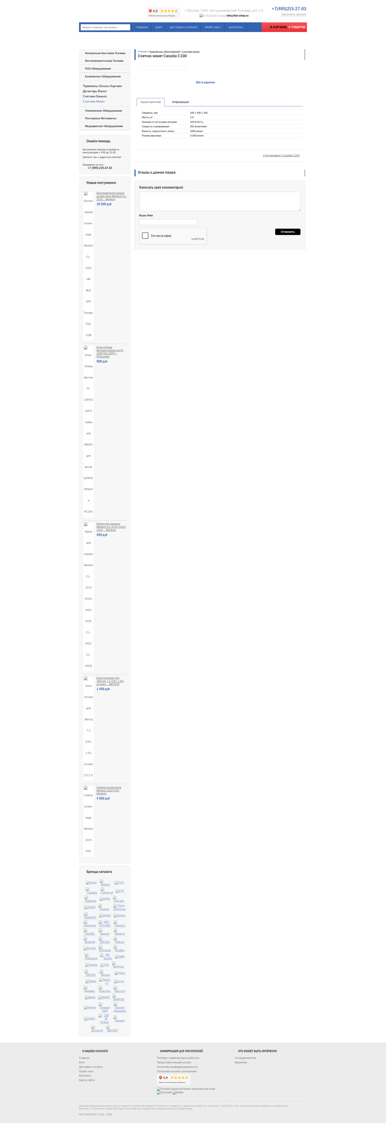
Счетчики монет (94, 101)
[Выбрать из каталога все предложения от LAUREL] (89, 932)
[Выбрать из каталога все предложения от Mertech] (119, 932)
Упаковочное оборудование (103, 110)
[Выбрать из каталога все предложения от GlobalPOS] (90, 916)
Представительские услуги (174, 1062)
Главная (142, 27)
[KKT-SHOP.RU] (112, 11)
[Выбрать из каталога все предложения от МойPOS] (118, 998)
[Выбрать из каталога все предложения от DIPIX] (105, 899)
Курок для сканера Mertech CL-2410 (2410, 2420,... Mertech (111, 527)
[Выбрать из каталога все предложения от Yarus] (120, 973)
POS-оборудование (98, 68)
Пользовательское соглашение (177, 1071)
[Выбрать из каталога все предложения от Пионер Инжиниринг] (119, 1007)
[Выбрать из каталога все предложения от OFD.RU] (104, 940)
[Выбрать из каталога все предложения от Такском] (119, 1019)
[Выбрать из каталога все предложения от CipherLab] (106, 891)
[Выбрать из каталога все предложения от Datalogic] (90, 899)
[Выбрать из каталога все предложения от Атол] (119, 981)
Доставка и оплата (183, 27)
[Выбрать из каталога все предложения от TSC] (105, 965)
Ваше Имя (146, 215)
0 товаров (297, 27)
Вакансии (241, 1062)
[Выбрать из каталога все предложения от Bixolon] (105, 883)
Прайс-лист (213, 27)
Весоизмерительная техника (104, 60)
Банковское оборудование (103, 76)
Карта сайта (87, 1080)
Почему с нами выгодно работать (178, 1058)
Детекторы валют (95, 91)
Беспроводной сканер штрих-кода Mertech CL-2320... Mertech (111, 196)
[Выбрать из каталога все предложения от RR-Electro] (106, 957)
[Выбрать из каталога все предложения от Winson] (105, 973)
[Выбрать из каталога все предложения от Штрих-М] (97, 1029)
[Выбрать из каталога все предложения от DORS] (90, 907)
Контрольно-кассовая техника (105, 53)
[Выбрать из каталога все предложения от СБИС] (90, 1018)
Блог (158, 27)
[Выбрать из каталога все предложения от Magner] (104, 932)
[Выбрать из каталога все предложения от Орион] (89, 1007)
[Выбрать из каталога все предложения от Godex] (119, 915)
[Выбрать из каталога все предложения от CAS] (119, 882)
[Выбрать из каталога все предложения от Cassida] (92, 891)
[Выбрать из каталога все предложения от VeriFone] (118, 965)
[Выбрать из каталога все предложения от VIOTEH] (90, 973)
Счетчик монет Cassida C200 (281, 155)
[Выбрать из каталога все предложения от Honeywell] (89, 924)
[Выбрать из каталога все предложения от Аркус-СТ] (105, 981)
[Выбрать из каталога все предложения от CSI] (119, 891)
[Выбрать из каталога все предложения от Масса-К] (119, 989)
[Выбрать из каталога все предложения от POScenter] (104, 949)
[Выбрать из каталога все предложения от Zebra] (91, 981)
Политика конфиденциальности (177, 1066)
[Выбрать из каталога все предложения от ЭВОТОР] (112, 1029)
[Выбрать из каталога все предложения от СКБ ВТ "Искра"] (104, 1018)
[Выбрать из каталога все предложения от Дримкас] (89, 989)
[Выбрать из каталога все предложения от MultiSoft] (89, 940)
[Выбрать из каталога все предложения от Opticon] (119, 940)
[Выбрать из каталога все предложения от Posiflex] (119, 949)
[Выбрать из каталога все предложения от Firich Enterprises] (119, 907)
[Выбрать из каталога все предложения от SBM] (119, 956)
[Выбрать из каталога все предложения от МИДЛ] (104, 997)
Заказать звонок (293, 14)
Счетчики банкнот (95, 96)
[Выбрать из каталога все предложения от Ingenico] (119, 924)
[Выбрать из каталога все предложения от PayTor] (89, 948)
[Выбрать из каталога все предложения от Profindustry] (91, 957)
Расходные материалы (100, 118)
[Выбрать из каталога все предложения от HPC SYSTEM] (104, 924)
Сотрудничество (245, 1058)
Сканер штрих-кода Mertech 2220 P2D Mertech (108, 790)
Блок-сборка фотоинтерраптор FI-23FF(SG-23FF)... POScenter (110, 352)
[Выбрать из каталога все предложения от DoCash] (119, 899)
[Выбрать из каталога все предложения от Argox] (91, 882)
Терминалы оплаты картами (102, 86)
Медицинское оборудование (104, 126)
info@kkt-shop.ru (237, 15)
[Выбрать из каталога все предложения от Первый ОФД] (104, 1007)
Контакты (236, 27)
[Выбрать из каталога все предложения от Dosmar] (104, 907)
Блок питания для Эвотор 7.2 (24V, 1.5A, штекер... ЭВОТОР (110, 681)
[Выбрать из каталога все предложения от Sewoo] (91, 965)
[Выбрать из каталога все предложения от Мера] (90, 997)
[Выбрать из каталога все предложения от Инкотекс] (104, 989)
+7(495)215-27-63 (289, 9)
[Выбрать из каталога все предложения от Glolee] (105, 915)
